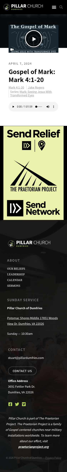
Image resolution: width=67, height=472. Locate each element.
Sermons (13, 286)
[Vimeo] (24, 404)
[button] (54, 7)
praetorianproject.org (33, 446)
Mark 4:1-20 (16, 87)
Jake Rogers (36, 87)
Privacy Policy (53, 457)
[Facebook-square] (10, 404)
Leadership (16, 274)
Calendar (14, 280)
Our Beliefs (16, 269)
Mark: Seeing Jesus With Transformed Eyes (31, 93)
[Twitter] (17, 404)
